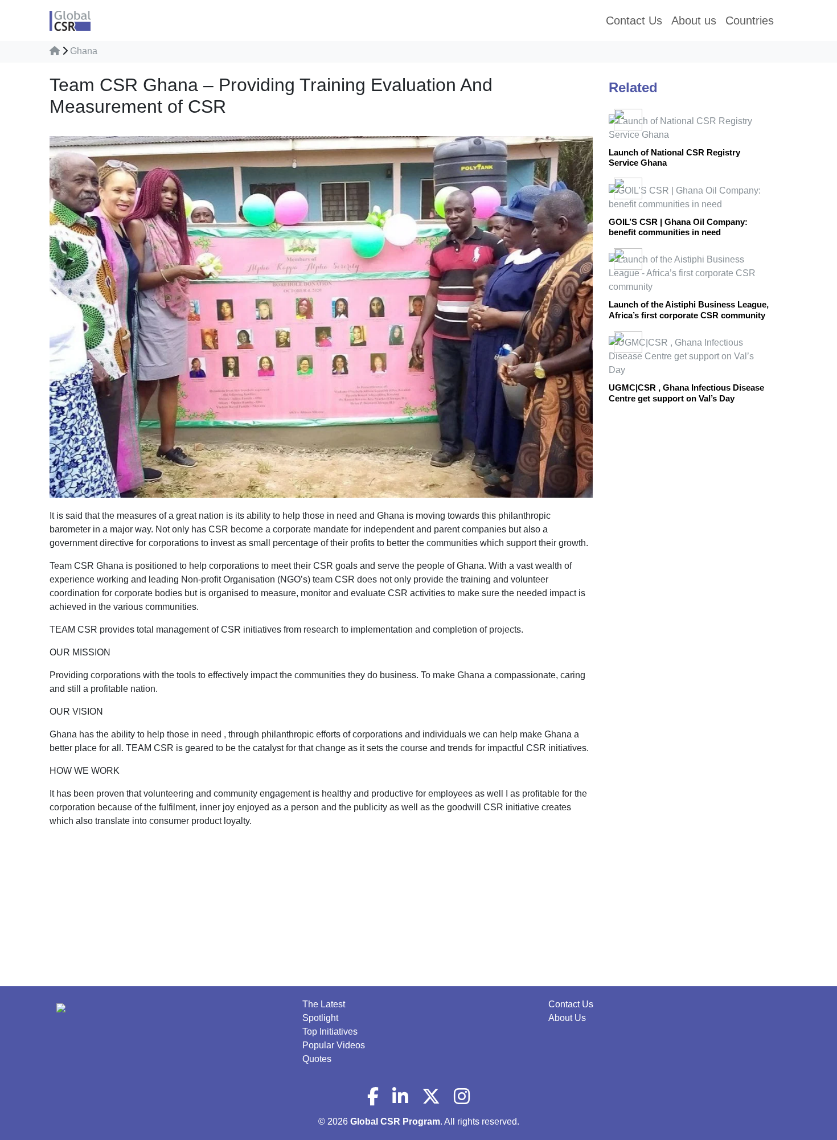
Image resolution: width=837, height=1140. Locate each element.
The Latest (323, 1004)
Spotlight (320, 1018)
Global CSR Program (395, 1121)
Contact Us (570, 1004)
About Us (567, 1018)
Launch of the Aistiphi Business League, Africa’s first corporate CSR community (689, 309)
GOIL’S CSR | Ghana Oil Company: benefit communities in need (678, 227)
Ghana (83, 51)
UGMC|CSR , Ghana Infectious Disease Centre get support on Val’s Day (686, 393)
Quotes (316, 1059)
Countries (749, 20)
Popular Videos (333, 1045)
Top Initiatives (330, 1031)
